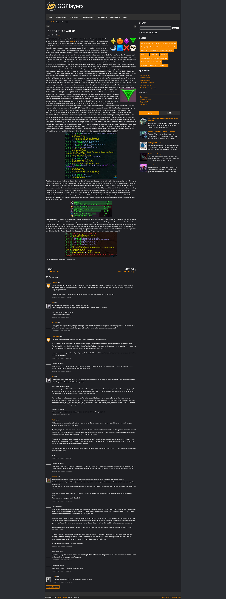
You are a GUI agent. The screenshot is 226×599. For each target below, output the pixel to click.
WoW (48, 26)
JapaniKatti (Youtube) (147, 82)
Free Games (74, 17)
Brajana (54, 322)
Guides (153, 54)
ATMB (54, 576)
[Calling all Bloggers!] (143, 149)
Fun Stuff (152, 50)
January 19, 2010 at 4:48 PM (61, 371)
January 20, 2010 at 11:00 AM (62, 501)
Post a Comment (52, 587)
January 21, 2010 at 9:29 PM (61, 571)
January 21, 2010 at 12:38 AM (62, 560)
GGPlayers (101, 17)
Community (114, 17)
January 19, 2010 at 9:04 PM (61, 458)
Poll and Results (159, 58)
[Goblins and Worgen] (143, 160)
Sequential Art (144, 102)
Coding (143, 47)
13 (135, 26)
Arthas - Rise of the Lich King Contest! (161, 131)
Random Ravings (62, 597)
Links (162, 54)
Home (50, 17)
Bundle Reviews (168, 43)
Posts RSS (165, 597)
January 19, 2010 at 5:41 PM (61, 415)
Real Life (143, 62)
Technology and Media (148, 65)
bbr (59, 35)
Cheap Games (88, 17)
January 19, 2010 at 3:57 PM (61, 358)
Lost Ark (151, 165)
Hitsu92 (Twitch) (145, 80)
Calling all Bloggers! (155, 143)
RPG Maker (155, 62)
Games (143, 54)
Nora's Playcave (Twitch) (148, 88)
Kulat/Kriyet (55, 336)
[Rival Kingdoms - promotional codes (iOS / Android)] (143, 125)
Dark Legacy (144, 97)
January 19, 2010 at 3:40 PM (61, 331)
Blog (156, 43)
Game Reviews (61, 17)
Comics (152, 47)
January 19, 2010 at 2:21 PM (61, 297)
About (125, 17)
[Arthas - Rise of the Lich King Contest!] (143, 138)
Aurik (53, 420)
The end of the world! (60, 31)
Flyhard (54, 282)
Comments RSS (176, 597)
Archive (169, 113)
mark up (72, 41)
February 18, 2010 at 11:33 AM (62, 582)
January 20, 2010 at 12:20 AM (62, 471)
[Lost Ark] (143, 171)
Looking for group (145, 99)
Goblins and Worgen (155, 154)
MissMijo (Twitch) (145, 85)
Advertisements (146, 43)
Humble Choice (145, 78)
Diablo (143, 50)
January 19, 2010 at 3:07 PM (61, 317)
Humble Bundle (145, 75)
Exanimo (54, 476)
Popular (149, 113)
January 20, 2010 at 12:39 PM (62, 546)
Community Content (166, 47)
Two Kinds (143, 104)
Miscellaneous (145, 58)
